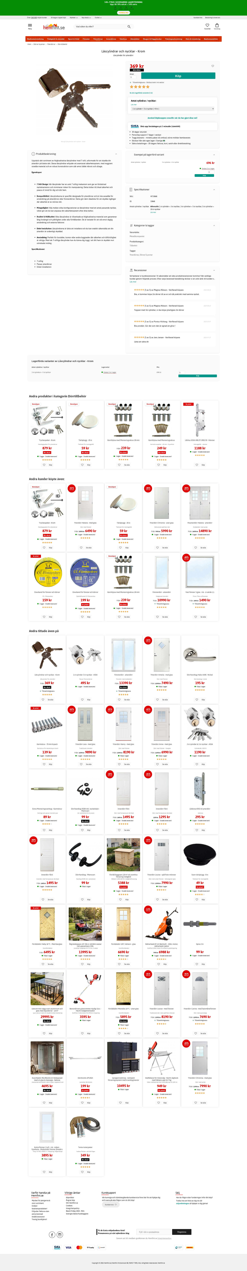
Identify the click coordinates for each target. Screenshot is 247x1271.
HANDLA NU (123, 13)
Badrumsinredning (35, 39)
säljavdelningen (182, 1203)
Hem (29, 44)
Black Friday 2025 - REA (75, 1211)
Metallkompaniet (137, 236)
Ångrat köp (70, 1200)
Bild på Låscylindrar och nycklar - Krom (73, 141)
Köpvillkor (70, 1197)
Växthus (123, 39)
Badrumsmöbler (211, 39)
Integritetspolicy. (165, 1238)
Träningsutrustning (173, 39)
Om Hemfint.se (72, 1203)
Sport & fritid (73, 39)
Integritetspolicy (72, 1208)
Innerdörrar (111, 39)
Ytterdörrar (98, 39)
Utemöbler (134, 39)
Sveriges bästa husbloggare (77, 1214)
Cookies (69, 1205)
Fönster (86, 39)
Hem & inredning (193, 39)
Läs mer (133, 281)
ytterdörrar (88, 196)
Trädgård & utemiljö (55, 39)
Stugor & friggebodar (152, 39)
